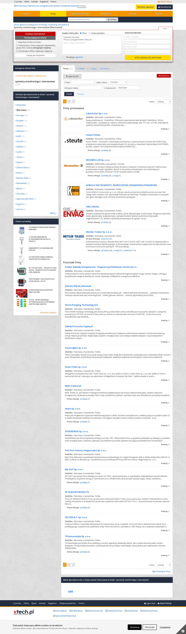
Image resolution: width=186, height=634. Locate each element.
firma (84, 33)
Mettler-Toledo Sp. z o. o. (99, 231)
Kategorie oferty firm (25, 68)
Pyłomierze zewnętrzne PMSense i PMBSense (42, 228)
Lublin (19, 152)
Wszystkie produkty (48, 312)
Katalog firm (33, 24)
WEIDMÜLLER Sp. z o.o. (98, 159)
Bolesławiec (21, 183)
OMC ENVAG (92, 206)
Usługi (94, 68)
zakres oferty (101, 82)
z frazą (67, 82)
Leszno (19, 209)
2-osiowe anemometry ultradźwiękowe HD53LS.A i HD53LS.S (40, 239)
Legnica (19, 204)
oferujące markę (71, 88)
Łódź (18, 136)
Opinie (34, 603)
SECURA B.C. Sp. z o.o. (76, 517)
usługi (115, 175)
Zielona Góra (22, 167)
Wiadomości (106, 13)
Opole (19, 162)
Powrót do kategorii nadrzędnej (31, 75)
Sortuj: (152, 101)
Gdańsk (19, 146)
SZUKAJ (112, 19)
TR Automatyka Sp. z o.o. (78, 536)
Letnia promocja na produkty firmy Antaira (41, 291)
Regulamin (52, 603)
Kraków (19, 120)
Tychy (19, 157)
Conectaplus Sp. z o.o (76, 347)
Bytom (19, 188)
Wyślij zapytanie (147, 7)
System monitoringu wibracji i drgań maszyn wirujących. (41, 258)
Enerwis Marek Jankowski (78, 286)
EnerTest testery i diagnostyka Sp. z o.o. (85, 450)
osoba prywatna (98, 33)
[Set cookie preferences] (181, 629)
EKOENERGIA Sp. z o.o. (76, 431)
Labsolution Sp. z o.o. (97, 113)
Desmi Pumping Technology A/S (81, 304)
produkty (104, 150)
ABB (70, 591)
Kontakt (42, 603)
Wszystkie (21, 105)
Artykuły (133, 13)
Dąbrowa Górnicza (24, 198)
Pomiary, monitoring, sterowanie (53, 24)
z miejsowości (110, 88)
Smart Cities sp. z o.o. (76, 366)
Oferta (26, 603)
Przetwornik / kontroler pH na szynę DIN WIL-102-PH (41, 280)
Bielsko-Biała (22, 178)
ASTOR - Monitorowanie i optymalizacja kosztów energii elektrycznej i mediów (42, 302)
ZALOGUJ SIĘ (165, 7)
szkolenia (127, 250)
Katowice (20, 131)
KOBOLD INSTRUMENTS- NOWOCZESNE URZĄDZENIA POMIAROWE (121, 185)
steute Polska (93, 134)
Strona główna (20, 24)
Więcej (159, 13)
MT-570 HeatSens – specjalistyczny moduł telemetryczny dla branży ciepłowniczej (43, 270)
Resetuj (81, 94)
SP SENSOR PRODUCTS (77, 492)
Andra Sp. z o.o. (72, 408)
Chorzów (20, 193)
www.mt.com (106, 239)
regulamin (79, 57)
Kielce (19, 172)
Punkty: (165, 129)
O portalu (17, 603)
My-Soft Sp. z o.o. (74, 469)
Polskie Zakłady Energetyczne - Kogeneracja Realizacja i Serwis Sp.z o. (101, 266)
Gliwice (19, 125)
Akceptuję (74, 57)
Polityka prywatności (67, 603)
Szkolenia (105, 68)
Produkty (25, 13)
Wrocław (20, 115)
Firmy (53, 13)
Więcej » (53, 213)
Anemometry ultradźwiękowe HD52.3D (41, 249)
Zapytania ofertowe (79, 13)
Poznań (19, 141)
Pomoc (82, 603)
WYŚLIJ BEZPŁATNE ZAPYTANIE (148, 57)
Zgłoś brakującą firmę (161, 571)
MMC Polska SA (73, 385)
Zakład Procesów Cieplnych (79, 326)
